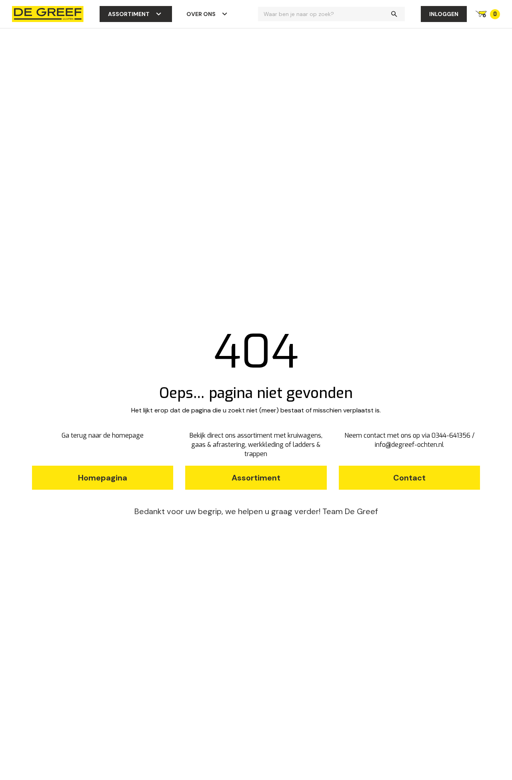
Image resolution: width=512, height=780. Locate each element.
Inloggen (443, 14)
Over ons (201, 14)
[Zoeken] (394, 14)
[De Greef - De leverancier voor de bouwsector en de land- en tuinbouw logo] (48, 13)
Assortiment (129, 14)
